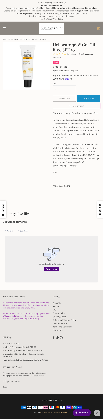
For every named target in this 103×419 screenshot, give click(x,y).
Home (5, 39)
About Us (57, 303)
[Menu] (12, 28)
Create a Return (60, 323)
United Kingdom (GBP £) (50, 400)
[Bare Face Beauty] (51, 28)
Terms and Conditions (62, 327)
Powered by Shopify (61, 412)
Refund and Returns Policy (64, 320)
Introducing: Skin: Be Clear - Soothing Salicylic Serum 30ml (23, 355)
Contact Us (57, 330)
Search (56, 306)
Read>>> (6, 387)
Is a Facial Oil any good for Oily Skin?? (19, 347)
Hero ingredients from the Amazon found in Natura (25, 360)
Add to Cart (64, 98)
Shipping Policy (59, 316)
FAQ (54, 310)
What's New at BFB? (11, 344)
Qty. (54, 84)
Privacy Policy (59, 313)
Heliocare (57, 57)
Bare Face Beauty (46, 412)
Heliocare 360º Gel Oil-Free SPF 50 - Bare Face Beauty (28, 39)
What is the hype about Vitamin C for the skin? (23, 350)
